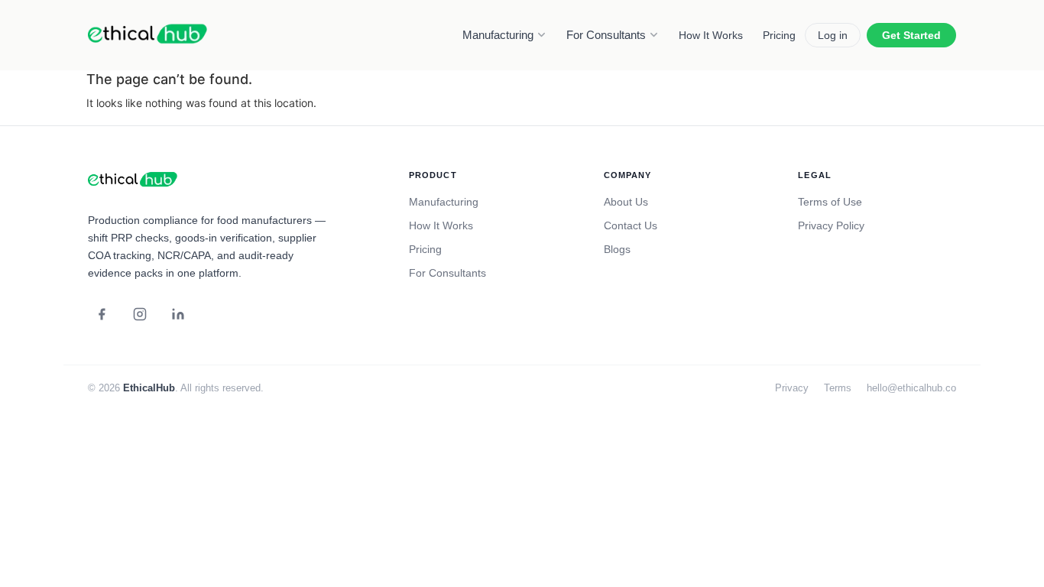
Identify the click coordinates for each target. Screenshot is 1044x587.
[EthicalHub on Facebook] (101, 314)
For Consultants (606, 34)
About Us (626, 202)
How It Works (711, 35)
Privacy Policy (831, 225)
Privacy (792, 388)
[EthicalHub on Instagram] (140, 314)
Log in (833, 35)
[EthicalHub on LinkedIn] (178, 314)
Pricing (779, 35)
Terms (837, 388)
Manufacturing (497, 34)
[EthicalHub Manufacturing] (134, 180)
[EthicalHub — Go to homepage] (149, 35)
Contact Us (630, 225)
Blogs (617, 249)
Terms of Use (830, 202)
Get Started (911, 35)
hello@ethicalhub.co (911, 388)
